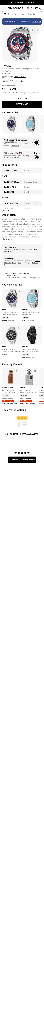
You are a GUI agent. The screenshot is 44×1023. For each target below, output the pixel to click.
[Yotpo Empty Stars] (7, 77)
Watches (13, 273)
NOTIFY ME (22, 104)
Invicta (20, 273)
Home (6, 273)
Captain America (11, 275)
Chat (19, 263)
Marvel (26, 273)
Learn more (15, 146)
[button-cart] (40, 8)
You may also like (10, 112)
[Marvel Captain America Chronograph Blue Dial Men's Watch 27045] (37, 29)
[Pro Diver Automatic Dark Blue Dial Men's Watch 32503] (19, 291)
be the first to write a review (22, 460)
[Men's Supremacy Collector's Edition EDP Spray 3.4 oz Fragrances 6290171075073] (35, 371)
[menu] (3, 8)
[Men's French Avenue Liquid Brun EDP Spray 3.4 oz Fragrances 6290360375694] (17, 371)
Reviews (7, 410)
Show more (7, 239)
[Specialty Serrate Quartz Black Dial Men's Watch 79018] (39, 328)
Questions (20, 410)
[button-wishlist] (36, 8)
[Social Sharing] (32, 29)
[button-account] (32, 8)
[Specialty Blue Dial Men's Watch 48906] (39, 291)
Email (14, 263)
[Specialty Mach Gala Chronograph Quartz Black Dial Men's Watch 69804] (19, 328)
